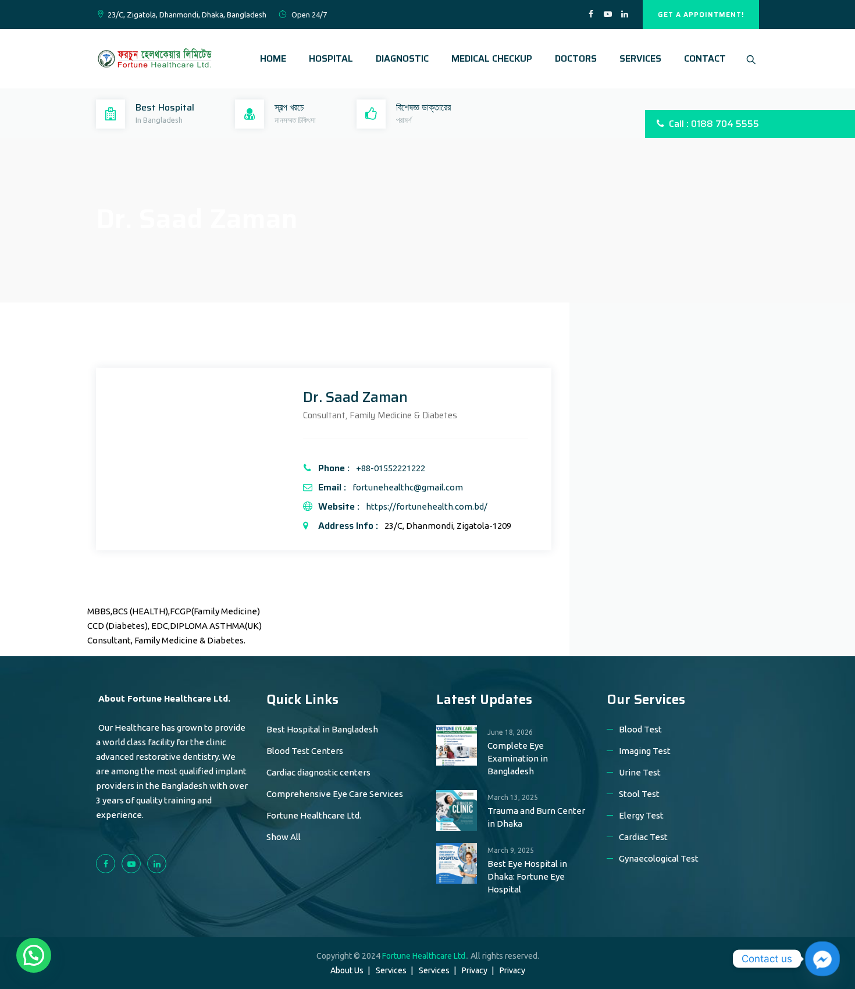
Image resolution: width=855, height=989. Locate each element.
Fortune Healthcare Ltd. (313, 815)
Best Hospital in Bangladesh (322, 729)
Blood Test (640, 729)
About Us (347, 970)
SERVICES (640, 58)
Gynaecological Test (659, 858)
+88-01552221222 (390, 468)
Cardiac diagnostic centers (318, 772)
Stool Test (639, 794)
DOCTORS (576, 58)
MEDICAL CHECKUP (491, 58)
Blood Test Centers (304, 751)
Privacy (474, 970)
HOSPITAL (331, 58)
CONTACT (705, 58)
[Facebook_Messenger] (822, 958)
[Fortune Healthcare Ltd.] (154, 58)
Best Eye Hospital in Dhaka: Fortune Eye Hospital (527, 876)
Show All (283, 837)
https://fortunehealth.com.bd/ (426, 506)
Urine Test (640, 772)
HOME (273, 58)
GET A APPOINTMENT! (701, 14)
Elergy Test (641, 815)
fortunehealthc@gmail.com (407, 487)
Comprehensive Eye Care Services (334, 794)
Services (391, 970)
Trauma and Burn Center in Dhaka (536, 817)
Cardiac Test (643, 837)
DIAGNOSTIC (402, 58)
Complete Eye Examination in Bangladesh (517, 758)
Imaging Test (645, 751)
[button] (33, 955)
